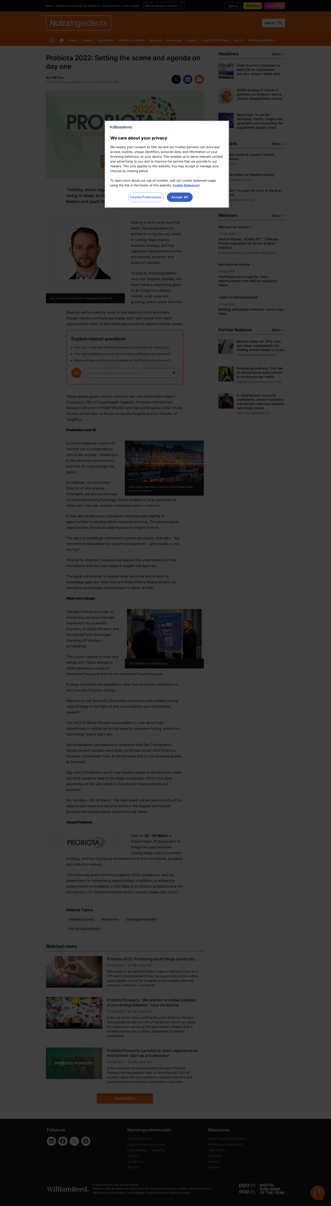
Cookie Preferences (146, 197)
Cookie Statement (186, 185)
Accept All (179, 197)
